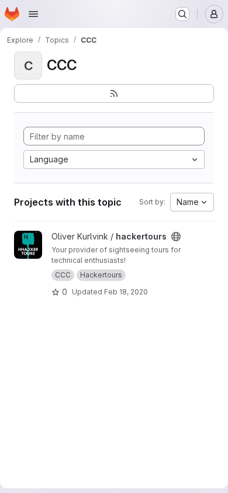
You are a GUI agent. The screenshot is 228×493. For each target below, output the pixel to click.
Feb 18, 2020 (126, 291)
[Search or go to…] (182, 14)
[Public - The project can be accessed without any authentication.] (176, 236)
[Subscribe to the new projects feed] (114, 93)
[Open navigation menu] (33, 14)
